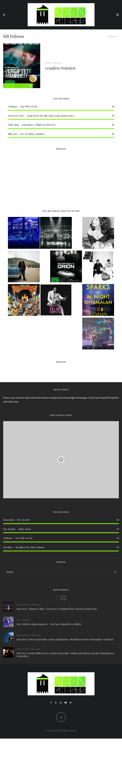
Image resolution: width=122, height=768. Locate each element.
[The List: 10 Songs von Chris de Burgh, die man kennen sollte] (56, 233)
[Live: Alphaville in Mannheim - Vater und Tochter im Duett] (98, 334)
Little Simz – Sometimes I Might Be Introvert (31, 124)
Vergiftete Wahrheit (60, 68)
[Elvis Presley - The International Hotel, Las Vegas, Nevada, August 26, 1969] (56, 300)
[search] (115, 572)
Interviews (35, 604)
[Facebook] (51, 702)
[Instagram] (60, 702)
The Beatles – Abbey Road (17, 529)
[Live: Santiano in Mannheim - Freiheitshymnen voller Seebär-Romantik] (24, 233)
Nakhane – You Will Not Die (22, 106)
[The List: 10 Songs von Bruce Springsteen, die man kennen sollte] (24, 266)
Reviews (57, 63)
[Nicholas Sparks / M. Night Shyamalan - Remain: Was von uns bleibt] (98, 300)
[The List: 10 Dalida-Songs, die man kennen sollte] (98, 233)
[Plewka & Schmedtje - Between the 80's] (98, 266)
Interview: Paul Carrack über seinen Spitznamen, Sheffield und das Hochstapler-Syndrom (65, 639)
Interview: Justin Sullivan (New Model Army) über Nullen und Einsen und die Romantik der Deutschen (65, 654)
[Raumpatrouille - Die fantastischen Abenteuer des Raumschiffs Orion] (66, 266)
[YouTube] (65, 702)
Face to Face (23, 604)
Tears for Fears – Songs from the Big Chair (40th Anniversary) (41, 115)
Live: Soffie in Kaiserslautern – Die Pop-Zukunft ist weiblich (49, 624)
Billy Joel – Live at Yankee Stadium (26, 134)
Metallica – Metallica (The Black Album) (23, 547)
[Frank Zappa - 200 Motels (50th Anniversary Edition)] (24, 300)
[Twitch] (70, 702)
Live (18, 620)
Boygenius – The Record (16, 519)
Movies (48, 63)
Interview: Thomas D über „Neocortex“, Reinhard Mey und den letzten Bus (57, 608)
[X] (55, 702)
